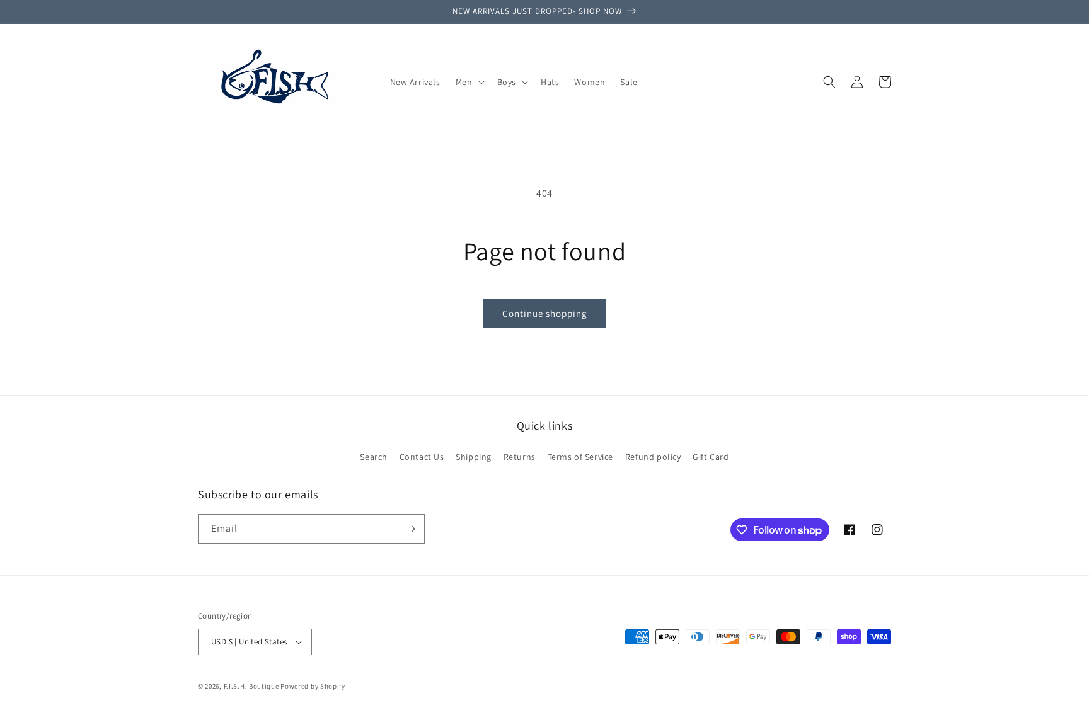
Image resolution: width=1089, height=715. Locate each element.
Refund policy (653, 456)
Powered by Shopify (312, 686)
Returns (520, 456)
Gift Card (711, 456)
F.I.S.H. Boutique (251, 686)
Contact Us (422, 456)
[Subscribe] (410, 529)
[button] (469, 82)
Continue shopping (544, 313)
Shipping (474, 456)
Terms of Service (581, 456)
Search (374, 456)
